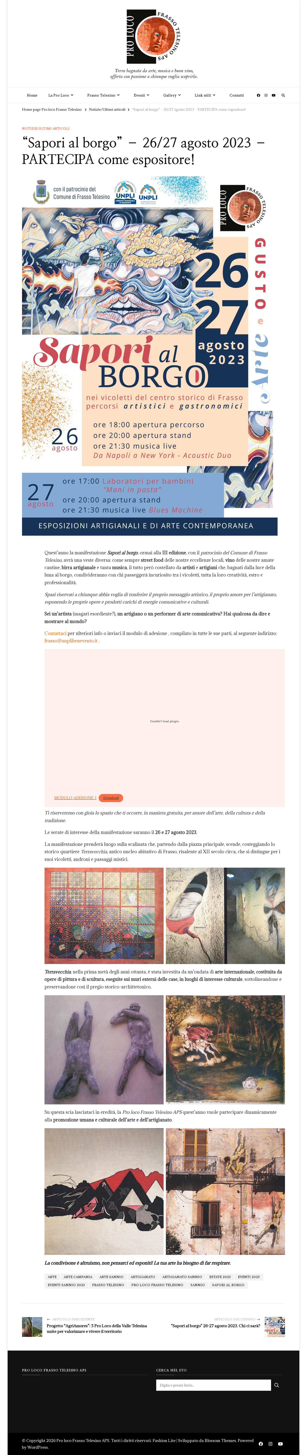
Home (32, 95)
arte (52, 1277)
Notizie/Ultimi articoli (46, 128)
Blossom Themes (220, 1440)
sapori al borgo (228, 1285)
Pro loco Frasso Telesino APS (82, 1440)
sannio (198, 1285)
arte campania (78, 1277)
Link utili (203, 95)
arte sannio (112, 1277)
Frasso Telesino (101, 95)
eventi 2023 (249, 1277)
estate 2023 (220, 1277)
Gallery (170, 95)
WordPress (37, 1447)
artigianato (143, 1277)
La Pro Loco (59, 95)
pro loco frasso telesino (157, 1285)
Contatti (237, 95)
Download (111, 798)
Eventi (139, 95)
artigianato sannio (182, 1277)
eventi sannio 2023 (66, 1285)
